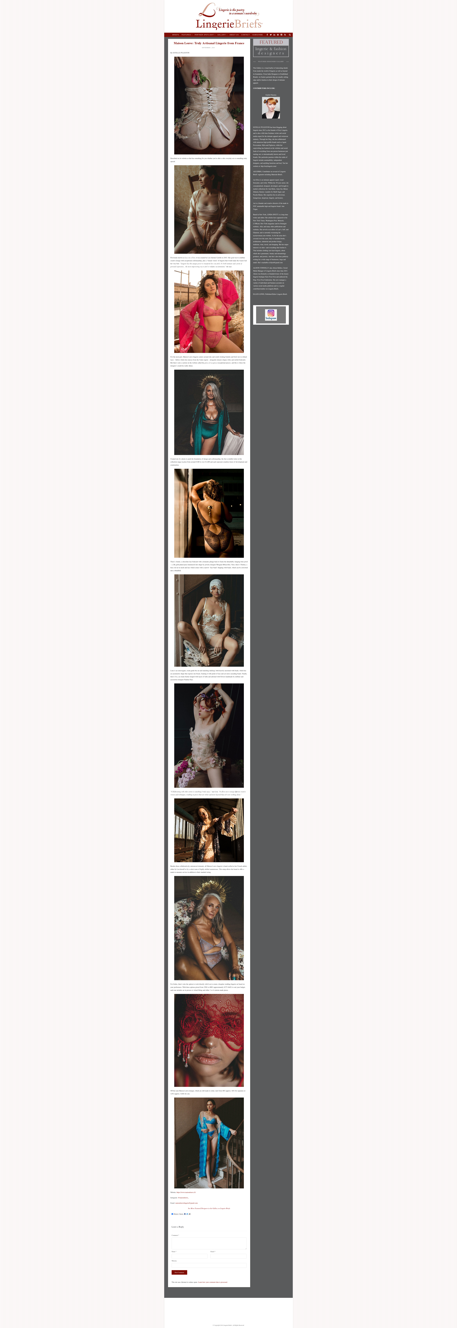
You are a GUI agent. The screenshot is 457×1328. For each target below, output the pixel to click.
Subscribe (257, 35)
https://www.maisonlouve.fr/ (186, 1192)
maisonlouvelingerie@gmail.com (186, 1203)
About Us (234, 35)
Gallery (222, 35)
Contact (245, 35)
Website (174, 1261)
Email (213, 1251)
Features (186, 35)
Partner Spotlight (204, 35)
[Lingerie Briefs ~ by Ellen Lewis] (228, 16)
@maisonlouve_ (183, 1197)
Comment (175, 1235)
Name (174, 1251)
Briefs (175, 35)
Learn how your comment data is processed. (213, 1282)
